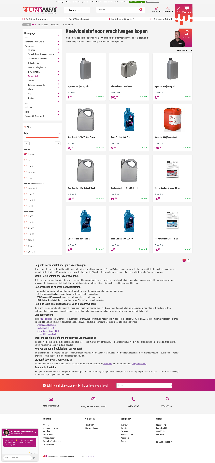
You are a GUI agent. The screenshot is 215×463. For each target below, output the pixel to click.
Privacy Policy (48, 434)
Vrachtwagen (55, 24)
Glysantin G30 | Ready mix (46, 324)
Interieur (124, 424)
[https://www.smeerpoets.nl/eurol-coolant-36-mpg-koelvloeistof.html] (129, 119)
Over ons (46, 424)
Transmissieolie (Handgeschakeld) (41, 54)
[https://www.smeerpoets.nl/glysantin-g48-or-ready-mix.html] (129, 69)
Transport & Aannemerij (34, 116)
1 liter (30, 216)
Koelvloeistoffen (34, 76)
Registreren (89, 424)
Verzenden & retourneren (52, 441)
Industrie (28, 107)
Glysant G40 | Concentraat (46, 333)
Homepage (29, 33)
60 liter (31, 234)
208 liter (31, 240)
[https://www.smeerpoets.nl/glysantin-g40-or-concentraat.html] (173, 119)
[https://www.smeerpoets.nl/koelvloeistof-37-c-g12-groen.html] (86, 119)
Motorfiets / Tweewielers (34, 41)
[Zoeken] (141, 10)
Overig (123, 441)
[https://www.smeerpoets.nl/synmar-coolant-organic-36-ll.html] (173, 170)
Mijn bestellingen (91, 428)
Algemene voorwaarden (52, 428)
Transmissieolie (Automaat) (38, 58)
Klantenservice (48, 444)
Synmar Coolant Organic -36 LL (48, 330)
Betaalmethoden (49, 437)
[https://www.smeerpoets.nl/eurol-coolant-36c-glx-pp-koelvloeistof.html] (129, 221)
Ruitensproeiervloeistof (36, 84)
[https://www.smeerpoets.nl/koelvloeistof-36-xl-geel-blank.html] (86, 170)
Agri (27, 102)
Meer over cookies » (152, 2)
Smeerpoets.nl (45, 318)
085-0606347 (107, 363)
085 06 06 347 (133, 406)
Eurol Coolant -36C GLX (45, 327)
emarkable (91, 456)
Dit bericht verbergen (137, 2)
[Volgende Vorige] (192, 260)
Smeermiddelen (43, 24)
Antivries (31, 80)
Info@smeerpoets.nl (51, 405)
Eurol (29, 160)
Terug (27, 24)
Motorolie (31, 49)
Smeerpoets (31, 172)
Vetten (30, 93)
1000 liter (31, 251)
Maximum (57, 143)
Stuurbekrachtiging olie (37, 67)
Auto (27, 37)
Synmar (30, 177)
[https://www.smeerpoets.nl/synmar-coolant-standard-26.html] (173, 221)
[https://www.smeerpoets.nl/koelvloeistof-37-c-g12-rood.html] (129, 170)
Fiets (27, 111)
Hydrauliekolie (33, 62)
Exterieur (124, 428)
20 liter (31, 228)
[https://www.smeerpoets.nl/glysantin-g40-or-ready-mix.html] (173, 69)
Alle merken (31, 154)
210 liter (31, 246)
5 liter (30, 222)
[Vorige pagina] (180, 260)
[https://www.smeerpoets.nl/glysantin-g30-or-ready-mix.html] (86, 69)
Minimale (27, 143)
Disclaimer (47, 431)
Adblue (30, 89)
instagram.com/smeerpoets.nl (93, 406)
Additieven (125, 437)
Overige (31, 98)
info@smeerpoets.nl (139, 363)
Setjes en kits (126, 431)
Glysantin (30, 166)
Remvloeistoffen (34, 71)
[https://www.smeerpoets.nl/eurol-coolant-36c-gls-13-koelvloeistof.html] (86, 221)
